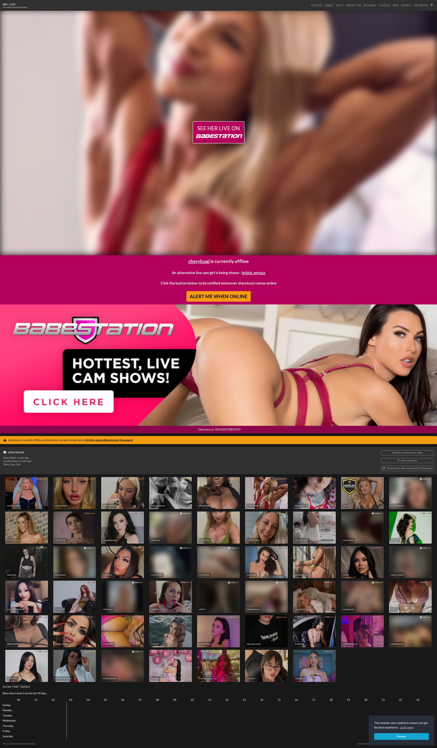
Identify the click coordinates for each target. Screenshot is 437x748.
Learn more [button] (407, 727)
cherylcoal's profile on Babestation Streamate (409, 468)
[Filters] (431, 5)
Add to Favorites (409, 460)
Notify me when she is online (408, 452)
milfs (339, 5)
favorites (421, 5)
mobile (406, 5)
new (395, 5)
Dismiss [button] (401, 736)
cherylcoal (199, 261)
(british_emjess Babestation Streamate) (109, 440)
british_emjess (253, 272)
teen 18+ (316, 5)
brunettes (353, 5)
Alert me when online (218, 296)
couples (384, 5)
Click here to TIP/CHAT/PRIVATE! (219, 429)
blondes (370, 5)
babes (329, 5)
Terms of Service (364, 743)
